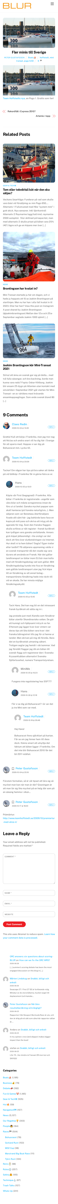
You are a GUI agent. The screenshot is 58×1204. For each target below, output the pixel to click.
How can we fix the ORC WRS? (34, 960)
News (5, 284)
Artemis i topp (43, 116)
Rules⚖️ (7, 1169)
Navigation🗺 (10, 1110)
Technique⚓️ (9, 1180)
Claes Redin (19, 424)
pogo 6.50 (29, 61)
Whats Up (8, 1191)
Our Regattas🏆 (11, 1121)
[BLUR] (17, 7)
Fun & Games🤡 (11, 1094)
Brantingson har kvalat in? (20, 288)
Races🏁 (7, 1131)
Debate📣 (8, 1088)
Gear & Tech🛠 (9, 186)
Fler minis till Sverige (29, 52)
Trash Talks (8, 1185)
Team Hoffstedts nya (14, 98)
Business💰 (9, 1083)
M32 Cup (9, 1148)
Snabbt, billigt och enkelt (33, 1029)
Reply (51, 427)
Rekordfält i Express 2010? (21, 111)
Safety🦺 (7, 1174)
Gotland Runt (11, 1143)
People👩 (8, 1126)
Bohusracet (11, 1137)
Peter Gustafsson (14, 58)
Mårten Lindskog (18, 978)
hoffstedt (44, 57)
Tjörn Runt (10, 1159)
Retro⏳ (7, 1164)
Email (8, 904)
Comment (10, 857)
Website (9, 914)
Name (8, 893)
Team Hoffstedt (22, 457)
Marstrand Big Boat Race (17, 1153)
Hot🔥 (6, 1104)
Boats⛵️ (32, 57)
